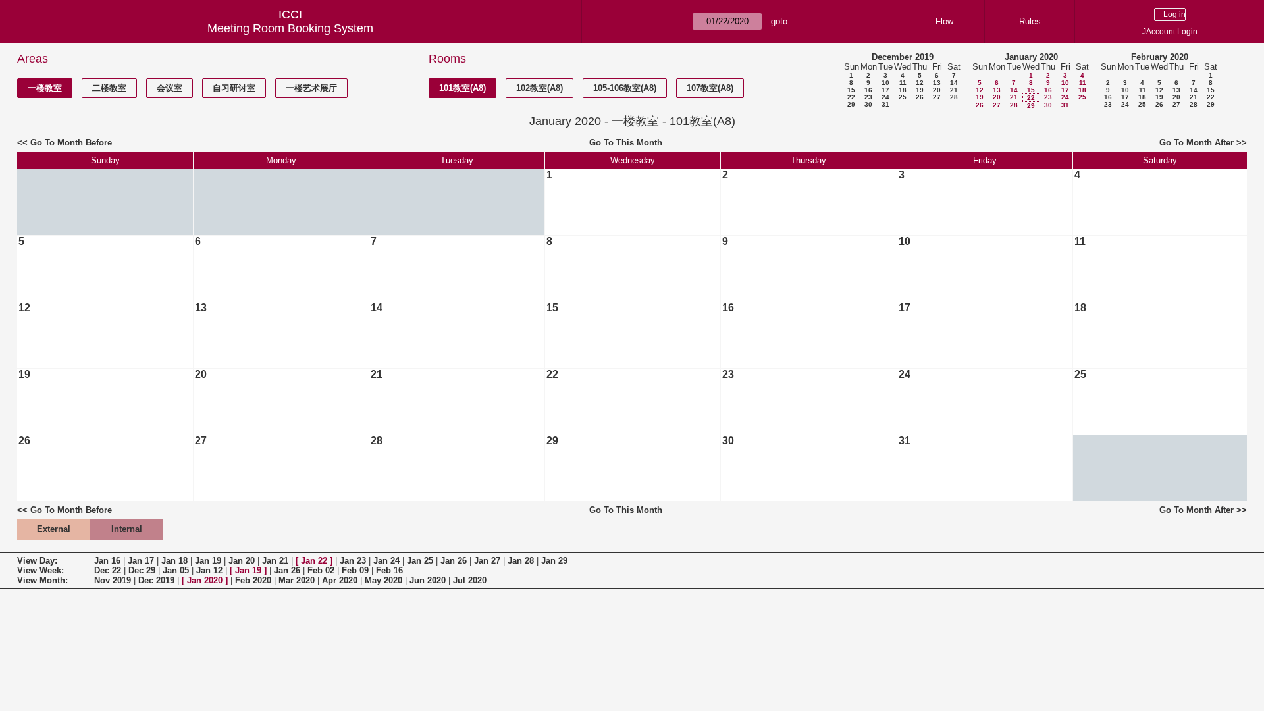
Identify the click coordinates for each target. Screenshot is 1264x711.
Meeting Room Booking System (290, 28)
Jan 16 (107, 561)
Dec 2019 (156, 580)
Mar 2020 (296, 580)
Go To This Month (625, 142)
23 (868, 97)
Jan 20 (241, 561)
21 (954, 89)
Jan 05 (176, 570)
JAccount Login (1170, 31)
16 (868, 89)
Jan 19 (208, 561)
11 (903, 82)
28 (954, 97)
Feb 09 (355, 570)
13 (937, 82)
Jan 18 (174, 561)
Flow (944, 21)
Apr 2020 (339, 580)
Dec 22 (107, 570)
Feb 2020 (253, 580)
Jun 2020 (427, 580)
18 (903, 89)
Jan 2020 (205, 580)
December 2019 (903, 57)
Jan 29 (554, 561)
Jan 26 (453, 561)
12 (920, 82)
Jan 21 (275, 561)
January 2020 (1031, 57)
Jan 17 (141, 561)
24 (885, 97)
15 (851, 89)
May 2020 (383, 580)
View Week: (40, 570)
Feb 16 (389, 570)
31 (885, 104)
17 (885, 89)
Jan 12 (209, 570)
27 (937, 97)
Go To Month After (1196, 142)
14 (954, 82)
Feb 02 (320, 570)
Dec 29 (141, 570)
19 (920, 89)
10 (885, 82)
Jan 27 (487, 561)
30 (868, 104)
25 (903, 97)
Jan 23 (353, 561)
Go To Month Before (71, 142)
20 (937, 89)
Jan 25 (420, 561)
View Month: (42, 580)
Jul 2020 (470, 580)
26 (920, 97)
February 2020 (1159, 57)
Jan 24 (386, 561)
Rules (1030, 21)
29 (851, 104)
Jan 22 (314, 561)
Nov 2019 (112, 580)
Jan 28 (521, 561)
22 (851, 97)
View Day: (37, 561)
